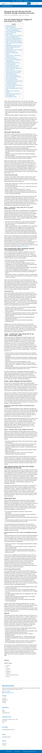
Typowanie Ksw (9, 34)
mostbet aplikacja (24, 246)
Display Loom (5, 699)
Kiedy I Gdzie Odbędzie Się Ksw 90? (13, 38)
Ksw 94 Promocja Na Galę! (11, 79)
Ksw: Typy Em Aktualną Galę (12, 75)
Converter (4, 701)
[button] (8, 6)
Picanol (8, 668)
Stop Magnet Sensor (6, 736)
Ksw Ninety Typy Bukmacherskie (13, 62)
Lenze (8, 665)
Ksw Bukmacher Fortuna (11, 96)
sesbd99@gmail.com (9, 692)
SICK (7, 670)
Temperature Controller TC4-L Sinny (10, 719)
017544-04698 (35, 3)
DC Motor (4, 702)
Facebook (4, 744)
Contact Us (4, 743)
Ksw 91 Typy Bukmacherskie (12, 52)
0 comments (26, 15)
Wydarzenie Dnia (9, 48)
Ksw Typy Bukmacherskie (11, 58)
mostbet (12, 172)
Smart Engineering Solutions (8, 729)
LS (7, 667)
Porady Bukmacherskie (11, 27)
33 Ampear (4, 698)
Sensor (3, 711)
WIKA (7, 676)
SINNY (8, 673)
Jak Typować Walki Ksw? (11, 83)
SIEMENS (8, 671)
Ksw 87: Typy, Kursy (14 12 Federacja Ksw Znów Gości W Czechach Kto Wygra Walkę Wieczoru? (13, 72)
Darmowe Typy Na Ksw (11, 25)
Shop (3, 710)
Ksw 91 (7, 54)
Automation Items (6, 712)
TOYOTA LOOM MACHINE (12, 674)
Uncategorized (20, 15)
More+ (3, 722)
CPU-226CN (4, 720)
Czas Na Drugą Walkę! (10, 64)
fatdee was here (8, 15)
